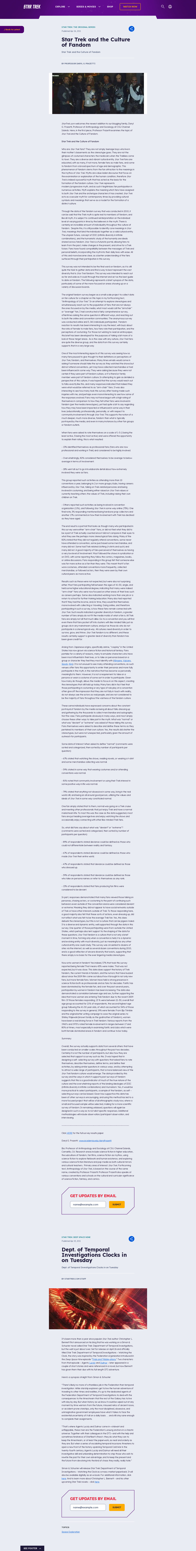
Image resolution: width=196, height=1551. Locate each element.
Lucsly (92, 1362)
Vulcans (127, 660)
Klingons (118, 660)
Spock (65, 664)
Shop (110, 6)
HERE (69, 1133)
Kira (71, 664)
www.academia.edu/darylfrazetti (95, 1140)
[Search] (163, 6)
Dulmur (103, 1362)
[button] (32, 7)
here (64, 1478)
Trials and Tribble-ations (104, 1359)
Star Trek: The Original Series (78, 27)
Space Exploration (71, 1532)
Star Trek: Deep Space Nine (76, 1237)
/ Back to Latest (12, 29)
